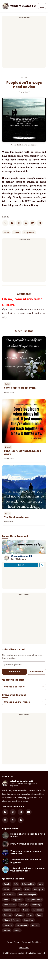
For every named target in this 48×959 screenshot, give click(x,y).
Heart (24, 77)
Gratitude (8, 925)
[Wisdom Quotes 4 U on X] (5, 820)
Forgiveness (29, 232)
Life (16, 884)
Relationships (28, 884)
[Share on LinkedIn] (33, 223)
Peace (25, 910)
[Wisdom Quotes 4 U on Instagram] (19, 223)
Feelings (7, 915)
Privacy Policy (13, 942)
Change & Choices (11, 920)
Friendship (28, 920)
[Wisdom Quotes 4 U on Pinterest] (21, 812)
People (16, 232)
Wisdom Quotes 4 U (21, 556)
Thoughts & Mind (34, 899)
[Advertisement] (24, 43)
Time (6, 899)
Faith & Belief (9, 904)
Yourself (17, 889)
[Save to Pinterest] (40, 223)
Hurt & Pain (9, 894)
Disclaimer (24, 947)
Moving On (38, 889)
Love (41, 884)
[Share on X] (26, 223)
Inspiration (37, 910)
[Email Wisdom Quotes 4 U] (21, 820)
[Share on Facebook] (12, 223)
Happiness (17, 899)
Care (27, 889)
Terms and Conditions (31, 942)
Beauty (7, 930)
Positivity (36, 904)
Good (39, 915)
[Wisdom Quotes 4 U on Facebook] (5, 812)
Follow (21, 565)
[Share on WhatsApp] (5, 223)
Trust (30, 915)
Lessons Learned (11, 910)
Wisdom (19, 915)
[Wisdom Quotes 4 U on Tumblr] (13, 820)
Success (35, 925)
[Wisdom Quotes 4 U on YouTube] (29, 812)
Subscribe (14, 671)
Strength (23, 904)
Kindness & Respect (27, 894)
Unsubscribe (36, 671)
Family (17, 930)
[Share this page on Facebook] (41, 565)
